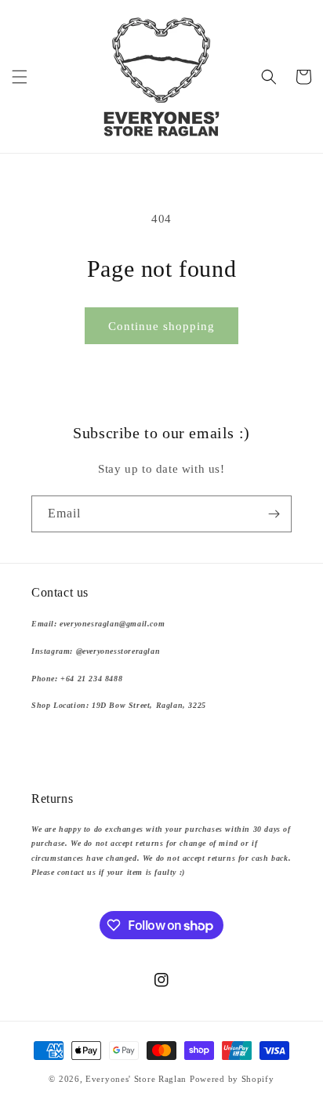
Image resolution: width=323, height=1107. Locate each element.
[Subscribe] (273, 513)
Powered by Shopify (232, 1078)
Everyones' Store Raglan (136, 1078)
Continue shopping (161, 326)
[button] (19, 77)
